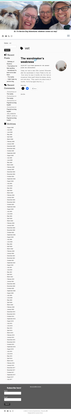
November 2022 (11, 230)
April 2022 (9, 246)
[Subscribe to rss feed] (9, 36)
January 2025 (10, 169)
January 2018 (10, 365)
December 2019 (11, 311)
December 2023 (11, 200)
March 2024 (10, 193)
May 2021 (9, 272)
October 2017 (10, 372)
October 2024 (10, 176)
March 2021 (10, 277)
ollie (43, 65)
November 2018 (11, 342)
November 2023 (11, 202)
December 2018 (11, 339)
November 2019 (11, 314)
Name (5, 391)
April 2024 (9, 190)
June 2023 (9, 214)
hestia (32, 65)
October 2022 (10, 232)
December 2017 (11, 367)
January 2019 (10, 337)
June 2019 (9, 325)
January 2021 (10, 281)
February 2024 (10, 195)
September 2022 (11, 235)
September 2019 (11, 318)
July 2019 (9, 323)
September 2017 (11, 374)
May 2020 (9, 300)
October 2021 (10, 260)
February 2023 (10, 223)
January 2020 (10, 309)
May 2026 (9, 134)
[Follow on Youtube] (6, 36)
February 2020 (10, 307)
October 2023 (10, 204)
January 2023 (10, 225)
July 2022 (9, 239)
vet (25, 67)
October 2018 (10, 344)
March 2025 (10, 165)
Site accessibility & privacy (35, 386)
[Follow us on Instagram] (12, 36)
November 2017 (11, 370)
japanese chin (38, 65)
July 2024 (9, 183)
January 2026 (10, 144)
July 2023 (9, 211)
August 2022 (10, 237)
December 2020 (11, 283)
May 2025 (9, 162)
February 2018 (10, 363)
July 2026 (9, 130)
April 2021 (9, 274)
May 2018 (9, 356)
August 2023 (10, 209)
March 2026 (10, 139)
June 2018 (9, 353)
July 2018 (9, 351)
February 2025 (10, 167)
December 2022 (11, 228)
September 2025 (11, 153)
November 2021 (11, 258)
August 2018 (10, 349)
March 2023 (10, 221)
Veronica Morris (31, 67)
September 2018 (11, 346)
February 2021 (10, 279)
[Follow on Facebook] (3, 36)
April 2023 (9, 218)
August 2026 (10, 127)
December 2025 (11, 146)
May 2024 (9, 188)
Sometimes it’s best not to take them (12, 72)
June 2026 (9, 132)
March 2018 (10, 360)
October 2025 (10, 151)
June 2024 (9, 186)
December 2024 (11, 172)
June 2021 (9, 270)
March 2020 (10, 304)
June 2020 (9, 297)
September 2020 (11, 290)
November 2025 (11, 148)
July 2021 (9, 267)
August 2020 (10, 293)
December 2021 (11, 256)
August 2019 (10, 321)
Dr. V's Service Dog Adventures (33, 411)
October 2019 (10, 316)
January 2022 (10, 253)
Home (6, 43)
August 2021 (10, 265)
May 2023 (9, 216)
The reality (11, 77)
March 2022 (10, 249)
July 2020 (9, 295)
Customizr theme (39, 413)
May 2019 (9, 328)
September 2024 (11, 179)
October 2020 (10, 288)
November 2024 (11, 174)
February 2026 (10, 141)
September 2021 (11, 263)
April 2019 (9, 330)
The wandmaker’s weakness (32, 60)
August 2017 (10, 377)
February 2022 (10, 251)
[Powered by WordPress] (46, 410)
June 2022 (9, 242)
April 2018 (9, 358)
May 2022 (9, 244)
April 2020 (9, 302)
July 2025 (9, 158)
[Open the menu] (68, 36)
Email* (6, 397)
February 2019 (10, 335)
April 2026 (9, 137)
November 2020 (11, 286)
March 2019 (10, 332)
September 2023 (11, 207)
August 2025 (10, 155)
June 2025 (9, 160)
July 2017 (9, 379)
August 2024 (10, 181)
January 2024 (10, 197)
